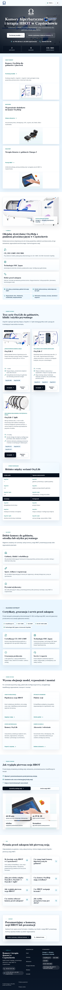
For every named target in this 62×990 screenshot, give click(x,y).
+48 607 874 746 (46, 41)
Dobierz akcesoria (39, 746)
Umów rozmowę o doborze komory (39, 35)
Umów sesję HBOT (45, 788)
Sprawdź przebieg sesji (15, 788)
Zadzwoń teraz (40, 937)
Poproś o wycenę (9, 746)
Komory (28, 957)
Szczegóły (9, 387)
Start (27, 953)
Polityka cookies (22, 987)
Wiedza (28, 970)
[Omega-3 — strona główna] (4, 3)
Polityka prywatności (23, 982)
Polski (50, 3)
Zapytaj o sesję (9, 717)
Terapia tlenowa (30, 965)
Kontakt (28, 974)
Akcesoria (28, 961)
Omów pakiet (37, 717)
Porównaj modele (15, 35)
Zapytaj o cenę (22, 387)
